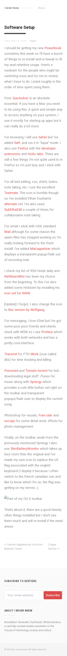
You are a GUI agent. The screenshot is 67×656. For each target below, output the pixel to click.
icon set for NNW (17, 293)
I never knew (11, 8)
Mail (7, 232)
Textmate (11, 193)
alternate (10, 204)
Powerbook (52, 48)
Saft (17, 143)
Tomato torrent (36, 370)
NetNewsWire (14, 276)
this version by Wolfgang (26, 310)
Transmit (10, 354)
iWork (34, 354)
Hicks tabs (35, 154)
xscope (9, 421)
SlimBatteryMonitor (25, 448)
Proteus (47, 332)
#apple (33, 41)
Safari (42, 137)
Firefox (23, 148)
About (41, 7)
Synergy (36, 382)
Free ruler (45, 415)
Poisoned (11, 370)
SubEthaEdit (13, 209)
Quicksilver (20, 98)
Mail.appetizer (40, 249)
